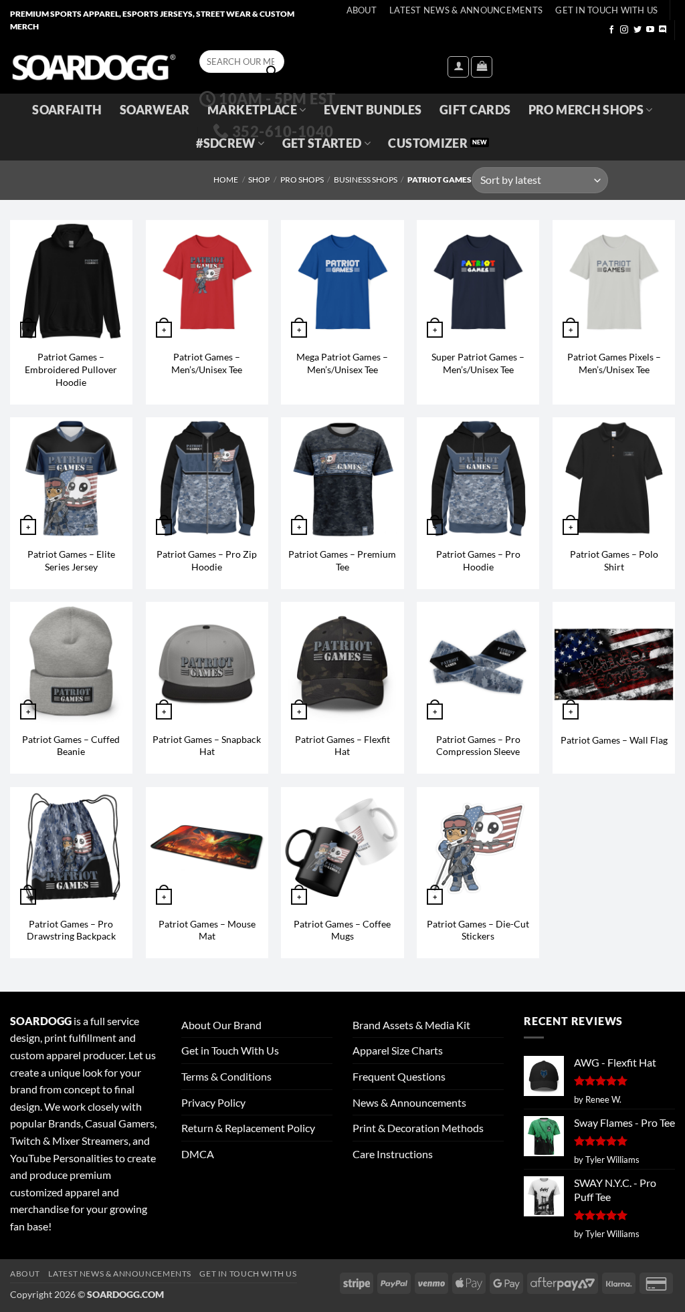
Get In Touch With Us (606, 10)
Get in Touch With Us (230, 1050)
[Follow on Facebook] (611, 30)
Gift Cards (475, 110)
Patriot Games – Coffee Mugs (342, 930)
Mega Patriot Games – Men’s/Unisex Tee (342, 363)
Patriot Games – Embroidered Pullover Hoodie (71, 369)
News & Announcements (409, 1102)
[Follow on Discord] (663, 30)
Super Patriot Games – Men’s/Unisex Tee (477, 363)
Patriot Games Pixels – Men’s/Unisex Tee (614, 363)
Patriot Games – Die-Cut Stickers (478, 930)
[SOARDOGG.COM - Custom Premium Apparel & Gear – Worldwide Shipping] (93, 66)
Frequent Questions (399, 1076)
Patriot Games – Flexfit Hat (342, 746)
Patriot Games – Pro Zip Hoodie (207, 560)
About (362, 10)
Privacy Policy (213, 1102)
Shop (259, 180)
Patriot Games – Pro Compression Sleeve (478, 746)
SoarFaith (67, 110)
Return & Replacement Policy (248, 1127)
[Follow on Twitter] (637, 30)
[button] (458, 67)
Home (225, 180)
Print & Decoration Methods (418, 1127)
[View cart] (481, 67)
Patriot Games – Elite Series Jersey (71, 560)
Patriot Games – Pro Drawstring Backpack (71, 930)
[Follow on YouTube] (650, 30)
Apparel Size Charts (398, 1050)
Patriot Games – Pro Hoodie (478, 560)
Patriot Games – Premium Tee (342, 560)
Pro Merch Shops (586, 110)
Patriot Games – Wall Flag (614, 740)
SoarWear (155, 110)
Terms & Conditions (226, 1076)
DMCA (197, 1153)
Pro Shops (302, 180)
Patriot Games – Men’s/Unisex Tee (206, 363)
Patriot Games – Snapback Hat (207, 746)
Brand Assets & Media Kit (411, 1024)
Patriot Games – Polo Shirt (614, 560)
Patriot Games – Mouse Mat (207, 930)
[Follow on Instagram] (624, 30)
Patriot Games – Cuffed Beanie (71, 746)
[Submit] (271, 71)
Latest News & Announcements (466, 10)
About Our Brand (221, 1024)
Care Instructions (393, 1153)
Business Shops (365, 180)
